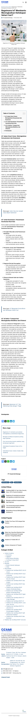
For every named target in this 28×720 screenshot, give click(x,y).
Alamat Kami (5, 677)
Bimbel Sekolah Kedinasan (13, 565)
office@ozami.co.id (8, 669)
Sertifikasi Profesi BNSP (12, 560)
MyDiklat (7, 563)
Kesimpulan (8, 130)
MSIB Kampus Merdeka (12, 558)
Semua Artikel (8, 6)
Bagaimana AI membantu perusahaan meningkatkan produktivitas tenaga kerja (15, 497)
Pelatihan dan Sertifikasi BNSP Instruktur (15, 619)
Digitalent (8, 556)
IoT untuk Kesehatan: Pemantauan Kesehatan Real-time (14, 122)
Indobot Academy (9, 553)
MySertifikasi (8, 568)
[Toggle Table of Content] (23, 113)
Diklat (7, 567)
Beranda (3, 6)
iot (12, 482)
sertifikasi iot (18, 482)
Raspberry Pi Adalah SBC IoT (12, 539)
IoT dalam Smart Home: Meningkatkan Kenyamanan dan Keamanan (13, 118)
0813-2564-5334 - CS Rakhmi (10, 671)
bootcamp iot (6, 482)
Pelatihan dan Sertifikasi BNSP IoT (15, 601)
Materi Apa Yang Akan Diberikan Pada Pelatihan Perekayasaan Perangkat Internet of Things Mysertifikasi (15, 534)
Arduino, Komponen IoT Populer (13, 545)
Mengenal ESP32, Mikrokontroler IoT (14, 526)
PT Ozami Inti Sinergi (7, 17)
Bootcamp (9, 555)
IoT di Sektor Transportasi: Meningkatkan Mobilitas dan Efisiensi (13, 127)
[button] (23, 2)
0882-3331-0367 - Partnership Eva (12, 673)
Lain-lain (7, 561)
